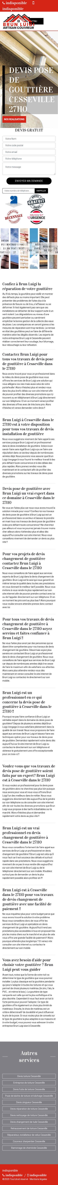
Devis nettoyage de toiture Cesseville (29, 1115)
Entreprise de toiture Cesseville (29, 1082)
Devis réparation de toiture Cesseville (29, 1109)
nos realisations (14, 119)
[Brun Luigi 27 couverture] (18, 21)
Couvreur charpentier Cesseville (29, 1141)
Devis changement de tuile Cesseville (29, 1122)
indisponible (16, 2)
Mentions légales (38, 1179)
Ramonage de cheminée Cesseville (29, 1148)
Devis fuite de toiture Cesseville (29, 1089)
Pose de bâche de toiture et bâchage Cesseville (29, 1096)
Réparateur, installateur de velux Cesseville (29, 1135)
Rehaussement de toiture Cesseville (29, 1128)
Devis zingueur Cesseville (29, 1102)
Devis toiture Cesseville (29, 1076)
